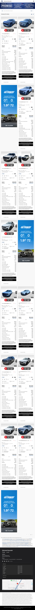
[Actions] (15, 34)
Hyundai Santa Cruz (4, 543)
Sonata (24, 540)
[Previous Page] (26, 535)
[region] (9, 62)
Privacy (14, 607)
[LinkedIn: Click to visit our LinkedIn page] (6, 561)
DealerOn (9, 607)
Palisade (16, 540)
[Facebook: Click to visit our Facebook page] (3, 561)
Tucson (26, 540)
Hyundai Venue (13, 595)
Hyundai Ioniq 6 (29, 595)
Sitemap (12, 607)
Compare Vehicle (5, 82)
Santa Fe (21, 540)
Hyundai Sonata (17, 542)
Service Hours (4, 575)
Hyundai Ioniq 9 (4, 596)
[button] (16, 22)
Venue (28, 540)
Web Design (21, 607)
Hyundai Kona (13, 542)
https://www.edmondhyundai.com (17, 593)
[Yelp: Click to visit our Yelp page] (12, 561)
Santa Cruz (18, 540)
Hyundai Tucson (4, 542)
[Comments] (15, 41)
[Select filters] (31, 14)
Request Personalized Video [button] (9, 76)
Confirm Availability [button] (9, 78)
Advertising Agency (17, 607)
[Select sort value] (33, 14)
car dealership (7, 597)
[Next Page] (28, 535)
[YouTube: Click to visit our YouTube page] (4, 561)
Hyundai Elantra (22, 542)
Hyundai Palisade (26, 542)
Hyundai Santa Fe (9, 542)
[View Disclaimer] (8, 41)
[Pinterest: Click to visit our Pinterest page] (8, 561)
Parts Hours (4, 577)
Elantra (11, 540)
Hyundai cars (26, 543)
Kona (14, 540)
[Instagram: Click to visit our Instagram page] (10, 561)
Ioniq (12, 540)
